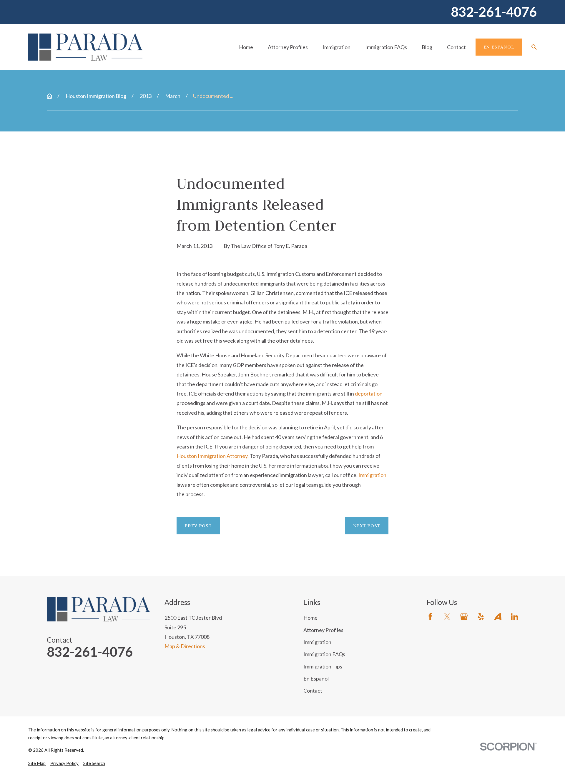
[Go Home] (49, 96)
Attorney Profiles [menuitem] (288, 47)
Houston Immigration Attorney (212, 456)
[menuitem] (37, 763)
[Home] (85, 47)
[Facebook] (430, 616)
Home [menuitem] (246, 47)
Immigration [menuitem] (336, 47)
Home (310, 617)
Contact (312, 690)
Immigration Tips (322, 666)
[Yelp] (480, 616)
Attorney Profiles (323, 630)
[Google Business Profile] (464, 616)
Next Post (366, 525)
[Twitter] (447, 616)
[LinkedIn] (514, 616)
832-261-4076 (494, 12)
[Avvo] (497, 616)
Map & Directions (184, 646)
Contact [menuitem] (456, 47)
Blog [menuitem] (427, 47)
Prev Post (198, 525)
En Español (498, 47)
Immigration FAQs (324, 654)
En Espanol (316, 678)
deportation (369, 393)
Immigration (372, 475)
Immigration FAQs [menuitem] (386, 47)
